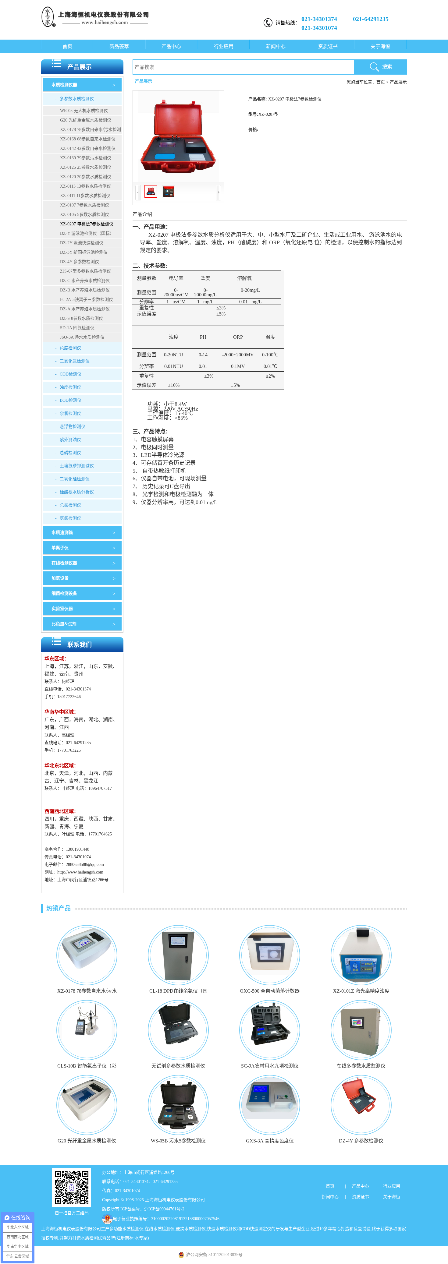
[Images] (178, 136)
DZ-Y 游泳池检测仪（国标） (87, 233)
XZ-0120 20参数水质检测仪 (85, 177)
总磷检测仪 (68, 452)
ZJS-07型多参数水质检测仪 (85, 271)
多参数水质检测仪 (74, 99)
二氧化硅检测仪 (72, 479)
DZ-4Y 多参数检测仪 (79, 262)
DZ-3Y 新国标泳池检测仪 (84, 252)
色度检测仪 (68, 348)
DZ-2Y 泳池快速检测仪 (81, 243)
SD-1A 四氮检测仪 (77, 328)
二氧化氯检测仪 (72, 361)
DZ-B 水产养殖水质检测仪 (85, 290)
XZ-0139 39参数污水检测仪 (85, 158)
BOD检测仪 (68, 400)
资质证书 (328, 46)
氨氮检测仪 (68, 518)
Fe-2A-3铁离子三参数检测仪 (86, 299)
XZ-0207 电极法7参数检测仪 (86, 224)
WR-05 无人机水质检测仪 (84, 110)
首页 (67, 46)
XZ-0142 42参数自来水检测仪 (88, 148)
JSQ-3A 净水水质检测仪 (82, 337)
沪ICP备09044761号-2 (164, 1209)
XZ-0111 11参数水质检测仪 (85, 195)
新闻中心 (276, 46)
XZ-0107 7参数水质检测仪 (84, 205)
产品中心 (171, 46)
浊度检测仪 (68, 387)
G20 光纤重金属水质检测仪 (85, 120)
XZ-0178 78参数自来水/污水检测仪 (82, 130)
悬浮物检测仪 (70, 426)
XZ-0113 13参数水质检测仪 (85, 186)
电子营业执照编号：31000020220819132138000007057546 (166, 1218)
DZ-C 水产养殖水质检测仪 (85, 280)
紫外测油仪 (68, 439)
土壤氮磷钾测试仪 (74, 466)
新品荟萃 (119, 46)
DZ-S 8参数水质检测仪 (81, 318)
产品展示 (398, 82)
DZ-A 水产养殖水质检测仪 (85, 309)
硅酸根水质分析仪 (74, 492)
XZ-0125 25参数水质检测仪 (85, 167)
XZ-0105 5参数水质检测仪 (84, 214)
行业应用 (223, 46)
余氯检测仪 (68, 413)
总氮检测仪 (68, 505)
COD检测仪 (68, 374)
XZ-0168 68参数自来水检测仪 (88, 139)
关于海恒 (380, 46)
